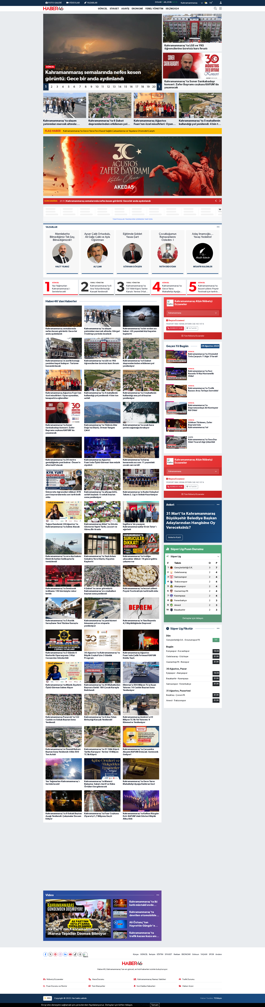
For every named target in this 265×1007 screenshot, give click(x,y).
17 (136, 86)
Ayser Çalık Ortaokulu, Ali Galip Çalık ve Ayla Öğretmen (97, 237)
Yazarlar (92, 3)
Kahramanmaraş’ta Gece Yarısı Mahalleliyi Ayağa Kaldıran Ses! (172, 289)
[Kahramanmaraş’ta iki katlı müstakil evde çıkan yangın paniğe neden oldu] (120, 903)
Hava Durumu (98, 979)
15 (125, 86)
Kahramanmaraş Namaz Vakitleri (151, 979)
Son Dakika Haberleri (146, 986)
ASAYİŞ (125, 8)
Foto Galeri (55, 3)
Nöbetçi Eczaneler (55, 979)
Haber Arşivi (187, 986)
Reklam (177, 954)
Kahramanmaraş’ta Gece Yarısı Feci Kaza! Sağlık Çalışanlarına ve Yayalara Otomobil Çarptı (109, 131)
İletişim (152, 954)
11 (102, 86)
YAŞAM (204, 954)
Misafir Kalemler (202, 267)
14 (119, 86)
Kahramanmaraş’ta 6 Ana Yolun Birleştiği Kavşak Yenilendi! (100, 289)
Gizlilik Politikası (141, 1005)
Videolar (74, 3)
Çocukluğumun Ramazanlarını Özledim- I (167, 237)
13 (114, 86)
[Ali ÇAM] (97, 253)
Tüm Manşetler (98, 986)
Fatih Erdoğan (167, 267)
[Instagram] (60, 954)
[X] (50, 954)
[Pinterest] (55, 954)
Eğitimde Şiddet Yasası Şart (132, 235)
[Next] (85, 954)
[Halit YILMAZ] (62, 253)
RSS (49, 998)
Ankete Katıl (174, 537)
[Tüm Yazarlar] (218, 227)
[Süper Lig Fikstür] (218, 628)
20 (154, 86)
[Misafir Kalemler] (202, 253)
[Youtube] (70, 954)
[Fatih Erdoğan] (167, 253)
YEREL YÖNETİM (154, 8)
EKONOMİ (137, 8)
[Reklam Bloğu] (132, 166)
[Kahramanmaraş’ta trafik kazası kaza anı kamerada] (120, 934)
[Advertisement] (102, 856)
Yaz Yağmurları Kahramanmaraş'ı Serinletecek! (61, 289)
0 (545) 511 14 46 (176, 328)
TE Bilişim (218, 998)
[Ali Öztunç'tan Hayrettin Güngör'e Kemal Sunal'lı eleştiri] (120, 924)
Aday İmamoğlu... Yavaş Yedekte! (202, 235)
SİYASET (114, 8)
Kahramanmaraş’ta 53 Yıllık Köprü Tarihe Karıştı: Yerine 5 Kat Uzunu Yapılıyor (137, 289)
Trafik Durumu (188, 979)
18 (142, 86)
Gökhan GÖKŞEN (132, 267)
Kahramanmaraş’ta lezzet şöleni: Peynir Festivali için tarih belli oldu (209, 289)
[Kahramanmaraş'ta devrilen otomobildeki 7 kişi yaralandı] (120, 913)
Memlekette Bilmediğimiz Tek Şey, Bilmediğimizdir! (62, 237)
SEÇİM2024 (172, 8)
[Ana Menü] (220, 8)
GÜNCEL (102, 8)
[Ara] (215, 8)
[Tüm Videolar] (158, 895)
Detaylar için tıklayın (193, 618)
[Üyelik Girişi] (219, 3)
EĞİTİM (160, 954)
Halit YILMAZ (62, 267)
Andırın (218, 954)
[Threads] (80, 954)
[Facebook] (45, 954)
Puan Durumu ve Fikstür (56, 986)
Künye (136, 954)
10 (97, 86)
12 (108, 86)
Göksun (195, 954)
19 (148, 86)
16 (131, 86)
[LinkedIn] (65, 954)
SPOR (211, 954)
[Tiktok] (75, 954)
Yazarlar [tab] (51, 227)
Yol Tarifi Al (193, 328)
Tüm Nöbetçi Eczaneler (194, 336)
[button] (216, 201)
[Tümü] (218, 505)
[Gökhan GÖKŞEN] (132, 253)
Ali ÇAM (97, 267)
